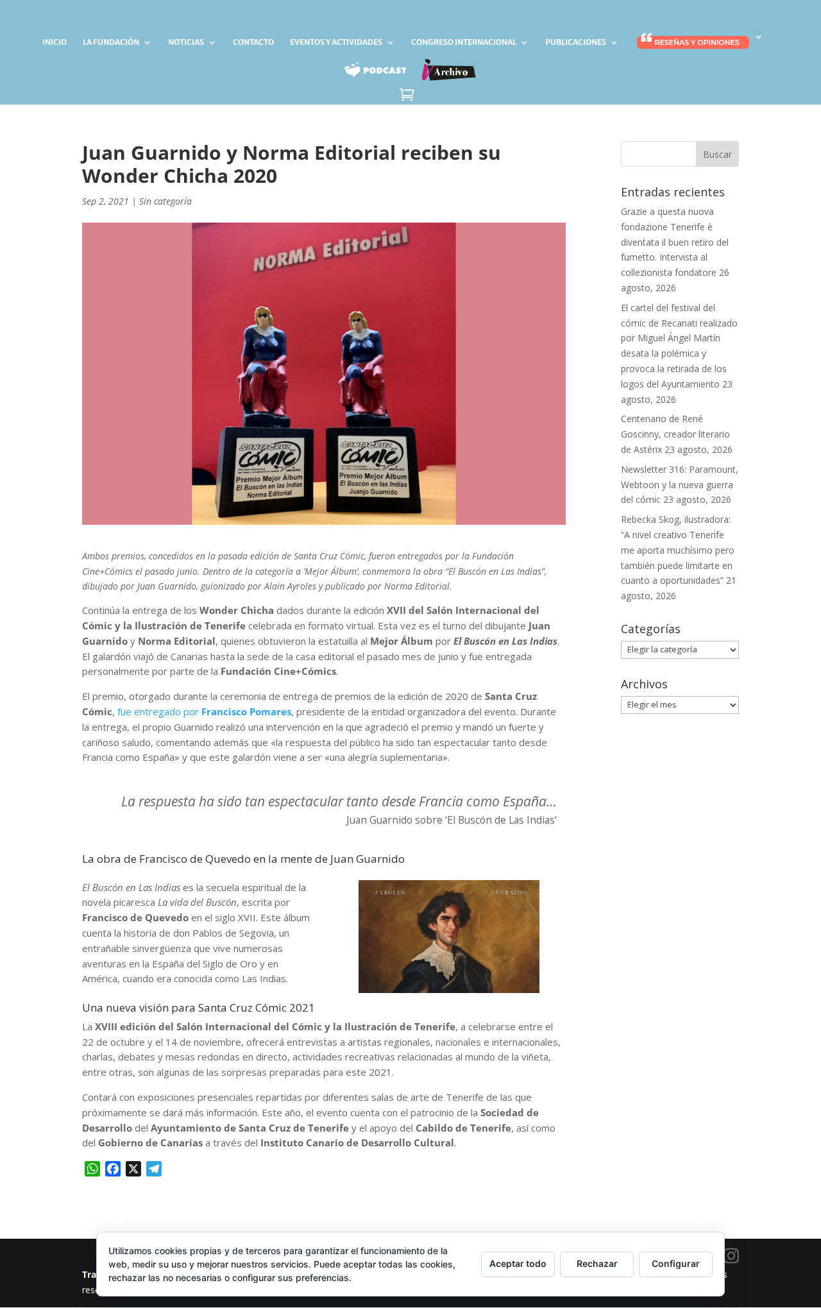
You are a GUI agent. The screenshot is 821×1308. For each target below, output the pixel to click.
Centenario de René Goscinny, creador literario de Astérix (675, 433)
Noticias (186, 42)
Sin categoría (165, 201)
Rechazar (597, 1263)
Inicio (54, 42)
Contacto (253, 42)
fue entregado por (204, 711)
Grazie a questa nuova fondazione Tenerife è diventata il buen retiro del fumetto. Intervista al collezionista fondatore (675, 241)
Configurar (676, 1263)
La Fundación (111, 42)
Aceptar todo (517, 1263)
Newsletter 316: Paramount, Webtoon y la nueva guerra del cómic (679, 484)
